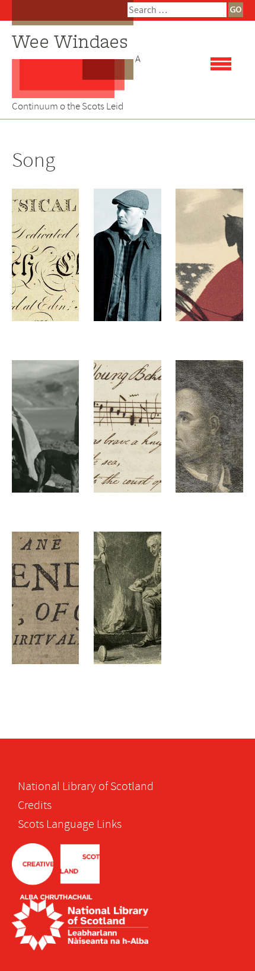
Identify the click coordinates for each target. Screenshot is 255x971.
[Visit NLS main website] (80, 924)
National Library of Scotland (86, 786)
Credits (35, 805)
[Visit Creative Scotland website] (56, 870)
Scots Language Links (70, 824)
